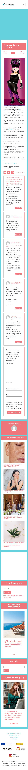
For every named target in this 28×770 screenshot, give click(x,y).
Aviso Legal (14, 737)
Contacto (14, 739)
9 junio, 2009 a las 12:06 (16, 217)
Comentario (10, 363)
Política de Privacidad (14, 733)
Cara (13, 53)
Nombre (9, 383)
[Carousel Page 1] (12, 654)
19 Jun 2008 (5, 53)
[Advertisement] (14, 24)
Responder (18, 208)
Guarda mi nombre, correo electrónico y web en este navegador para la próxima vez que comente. (14, 405)
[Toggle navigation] (24, 4)
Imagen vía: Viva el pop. (10, 163)
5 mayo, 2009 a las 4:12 (16, 245)
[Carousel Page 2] (13, 654)
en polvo (10, 129)
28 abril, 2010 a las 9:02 (16, 184)
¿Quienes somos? (14, 735)
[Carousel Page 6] (17, 723)
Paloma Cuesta (22, 53)
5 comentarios (20, 172)
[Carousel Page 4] (14, 723)
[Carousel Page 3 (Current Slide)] (14, 654)
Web (7, 395)
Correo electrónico (12, 389)
